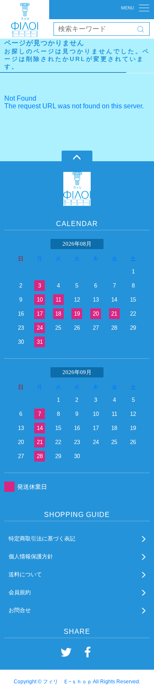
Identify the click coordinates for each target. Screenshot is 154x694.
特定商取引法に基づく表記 (42, 538)
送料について (25, 574)
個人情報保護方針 (31, 556)
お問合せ (20, 610)
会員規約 (20, 592)
